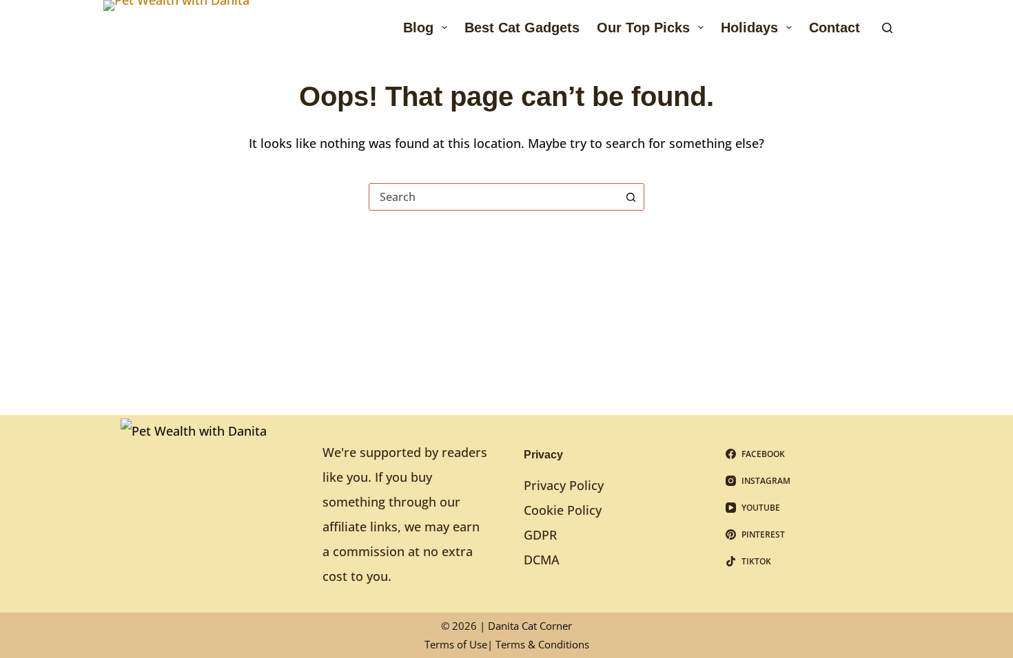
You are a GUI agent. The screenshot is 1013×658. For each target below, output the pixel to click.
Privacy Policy (564, 485)
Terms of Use (455, 644)
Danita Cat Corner (530, 626)
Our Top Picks (643, 27)
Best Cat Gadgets (522, 27)
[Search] (887, 28)
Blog (418, 27)
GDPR (540, 535)
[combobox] (493, 197)
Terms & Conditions (542, 644)
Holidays (749, 27)
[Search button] (630, 197)
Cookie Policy (563, 510)
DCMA (542, 559)
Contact (834, 27)
